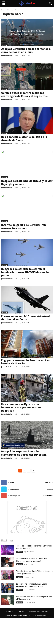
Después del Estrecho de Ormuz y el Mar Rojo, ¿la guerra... (27, 182)
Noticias (4, 45)
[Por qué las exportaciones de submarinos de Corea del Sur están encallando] (27, 435)
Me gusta (49, 482)
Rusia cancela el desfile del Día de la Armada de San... (24, 138)
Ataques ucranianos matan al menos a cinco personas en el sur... (26, 50)
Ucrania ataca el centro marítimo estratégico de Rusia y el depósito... (24, 94)
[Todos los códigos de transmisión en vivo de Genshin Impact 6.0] (7, 550)
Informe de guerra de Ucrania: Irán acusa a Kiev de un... (23, 226)
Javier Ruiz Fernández (9, 55)
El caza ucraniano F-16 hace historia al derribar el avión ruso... (25, 317)
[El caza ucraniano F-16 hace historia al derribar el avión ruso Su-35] (27, 299)
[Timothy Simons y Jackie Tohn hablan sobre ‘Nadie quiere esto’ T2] (7, 575)
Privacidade (21, 611)
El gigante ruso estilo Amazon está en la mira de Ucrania (25, 362)
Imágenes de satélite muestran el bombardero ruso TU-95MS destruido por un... (25, 272)
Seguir (50, 489)
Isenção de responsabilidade (38, 611)
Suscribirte (48, 496)
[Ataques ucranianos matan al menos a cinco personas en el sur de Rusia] (27, 32)
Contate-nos (10, 611)
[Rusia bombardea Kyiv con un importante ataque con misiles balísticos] (27, 388)
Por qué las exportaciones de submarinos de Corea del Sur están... (24, 453)
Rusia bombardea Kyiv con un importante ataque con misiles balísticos (21, 407)
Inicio (3, 10)
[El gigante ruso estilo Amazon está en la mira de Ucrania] (27, 344)
